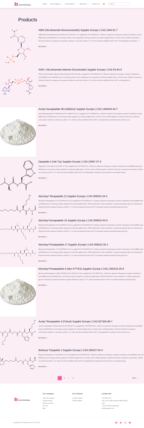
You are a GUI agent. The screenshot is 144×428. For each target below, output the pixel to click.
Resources (83, 4)
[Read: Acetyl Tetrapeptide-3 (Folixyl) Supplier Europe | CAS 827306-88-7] (18, 332)
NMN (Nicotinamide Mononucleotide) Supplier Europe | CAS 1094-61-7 (78, 30)
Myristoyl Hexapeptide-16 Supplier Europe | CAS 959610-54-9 (73, 220)
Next (135, 378)
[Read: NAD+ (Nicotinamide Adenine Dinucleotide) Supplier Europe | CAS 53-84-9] (18, 86)
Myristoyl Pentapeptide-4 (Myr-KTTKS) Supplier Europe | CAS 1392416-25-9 (81, 268)
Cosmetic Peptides (77, 398)
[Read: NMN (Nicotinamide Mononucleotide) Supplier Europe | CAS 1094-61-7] (18, 46)
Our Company (55, 4)
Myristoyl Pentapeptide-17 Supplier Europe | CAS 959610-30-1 (73, 244)
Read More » (42, 46)
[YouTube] (130, 423)
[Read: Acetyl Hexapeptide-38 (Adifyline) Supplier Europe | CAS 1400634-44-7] (18, 132)
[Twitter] (121, 423)
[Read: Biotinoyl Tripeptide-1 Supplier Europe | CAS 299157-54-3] (18, 359)
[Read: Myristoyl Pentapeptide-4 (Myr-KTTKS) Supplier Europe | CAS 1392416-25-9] (18, 292)
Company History (48, 400)
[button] (61, 4)
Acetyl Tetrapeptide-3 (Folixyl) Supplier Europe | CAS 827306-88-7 (75, 321)
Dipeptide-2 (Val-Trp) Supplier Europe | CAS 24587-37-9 (69, 161)
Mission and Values (48, 403)
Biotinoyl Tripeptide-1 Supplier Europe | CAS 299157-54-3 (70, 350)
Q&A (44, 408)
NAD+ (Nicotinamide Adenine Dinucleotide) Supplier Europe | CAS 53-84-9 (80, 69)
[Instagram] (125, 423)
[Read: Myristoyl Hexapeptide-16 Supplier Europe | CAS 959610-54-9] (18, 229)
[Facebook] (116, 423)
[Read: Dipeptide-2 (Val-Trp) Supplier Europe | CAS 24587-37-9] (18, 175)
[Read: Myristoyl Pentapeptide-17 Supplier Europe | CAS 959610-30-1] (18, 253)
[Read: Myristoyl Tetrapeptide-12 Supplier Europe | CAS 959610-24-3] (18, 205)
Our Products (69, 4)
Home (45, 4)
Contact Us (96, 4)
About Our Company (48, 398)
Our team (45, 405)
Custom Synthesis (77, 400)
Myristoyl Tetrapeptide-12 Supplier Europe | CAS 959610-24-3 (72, 196)
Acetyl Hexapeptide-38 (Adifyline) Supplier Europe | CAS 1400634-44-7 (78, 109)
